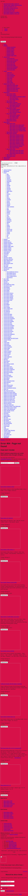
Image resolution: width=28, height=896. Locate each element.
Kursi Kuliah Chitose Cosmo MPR (9, 582)
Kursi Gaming (7, 288)
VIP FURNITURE (7, 434)
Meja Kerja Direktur (8, 372)
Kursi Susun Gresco (11, 274)
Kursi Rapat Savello (14, 116)
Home (5, 44)
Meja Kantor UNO (11, 123)
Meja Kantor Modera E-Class (17, 139)
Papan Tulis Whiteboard (9, 409)
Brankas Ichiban (10, 48)
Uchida (8, 233)
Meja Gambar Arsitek (9, 364)
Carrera (8, 178)
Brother (8, 177)
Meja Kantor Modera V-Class (17, 143)
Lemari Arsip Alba (11, 62)
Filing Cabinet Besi (8, 260)
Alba (8, 174)
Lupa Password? (10, 891)
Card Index (6, 253)
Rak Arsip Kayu (7, 419)
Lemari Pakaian (7, 339)
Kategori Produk (4, 164)
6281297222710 (13, 844)
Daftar (20, 894)
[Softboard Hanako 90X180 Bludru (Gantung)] (10, 682)
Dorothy (9, 188)
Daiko (8, 184)
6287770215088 (13, 845)
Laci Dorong (7, 310)
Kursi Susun (6, 305)
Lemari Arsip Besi (8, 315)
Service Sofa (7, 424)
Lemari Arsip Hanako (9, 327)
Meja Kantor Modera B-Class (17, 136)
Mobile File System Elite (12, 89)
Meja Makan (7, 378)
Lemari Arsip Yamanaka (12, 60)
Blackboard (6, 171)
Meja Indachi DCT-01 (6, 785)
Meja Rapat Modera (14, 147)
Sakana (8, 222)
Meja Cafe (6, 362)
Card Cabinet (7, 252)
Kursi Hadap (6, 290)
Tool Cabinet (7, 433)
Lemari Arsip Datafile (9, 321)
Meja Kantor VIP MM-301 (7, 518)
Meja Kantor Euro (11, 156)
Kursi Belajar (7, 287)
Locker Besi (6, 344)
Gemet (8, 202)
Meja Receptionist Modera (16, 146)
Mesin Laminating (8, 386)
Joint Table (6, 279)
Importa (8, 211)
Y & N (8, 238)
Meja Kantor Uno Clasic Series (17, 125)
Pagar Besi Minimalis (9, 405)
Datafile (8, 185)
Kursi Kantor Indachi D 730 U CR (11, 13)
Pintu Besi (6, 413)
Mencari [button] (17, 463)
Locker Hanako (7, 352)
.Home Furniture (7, 170)
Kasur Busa (6, 280)
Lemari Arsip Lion (11, 64)
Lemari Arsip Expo (8, 324)
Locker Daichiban (11, 75)
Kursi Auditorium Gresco (12, 271)
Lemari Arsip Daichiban (12, 67)
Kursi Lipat (6, 303)
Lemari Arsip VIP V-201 (9, 11)
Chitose (5, 256)
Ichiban (8, 205)
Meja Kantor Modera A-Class (17, 135)
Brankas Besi (7, 240)
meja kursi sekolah (8, 376)
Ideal (8, 209)
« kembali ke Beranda (6, 459)
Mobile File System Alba (12, 85)
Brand (5, 172)
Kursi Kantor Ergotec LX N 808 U (11, 12)
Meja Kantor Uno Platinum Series (18, 127)
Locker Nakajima (8, 356)
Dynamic (9, 189)
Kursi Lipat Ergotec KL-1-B (10, 6)
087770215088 (9, 841)
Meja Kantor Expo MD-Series (17, 150)
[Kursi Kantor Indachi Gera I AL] (10, 715)
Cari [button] (16, 162)
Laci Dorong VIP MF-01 (9, 9)
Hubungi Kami (4, 496)
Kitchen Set (6, 283)
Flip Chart (6, 266)
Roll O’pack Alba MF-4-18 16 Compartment (11, 748)
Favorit (8, 198)
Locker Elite (9, 81)
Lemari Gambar (7, 337)
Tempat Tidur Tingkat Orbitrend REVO (13, 5)
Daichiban (9, 181)
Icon (8, 208)
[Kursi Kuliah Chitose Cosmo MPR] (10, 581)
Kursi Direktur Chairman (15, 103)
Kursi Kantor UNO (11, 101)
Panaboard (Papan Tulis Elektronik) (12, 406)
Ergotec (8, 194)
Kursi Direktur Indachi (15, 109)
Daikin (8, 182)
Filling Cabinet (7, 157)
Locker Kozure (10, 74)
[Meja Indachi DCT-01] (10, 784)
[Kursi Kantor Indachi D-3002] (10, 485)
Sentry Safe (9, 230)
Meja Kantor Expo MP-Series (17, 152)
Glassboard (6, 269)
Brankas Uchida (10, 54)
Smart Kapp (6, 426)
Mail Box (6, 359)
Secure (8, 228)
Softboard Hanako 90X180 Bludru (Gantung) (11, 684)
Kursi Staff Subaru (14, 98)
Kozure (8, 213)
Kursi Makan (7, 304)
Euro (8, 195)
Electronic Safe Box (8, 259)
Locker (5, 71)
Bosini (8, 175)
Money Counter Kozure (9, 402)
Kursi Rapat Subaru (14, 99)
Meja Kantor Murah (8, 368)
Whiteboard (6, 159)
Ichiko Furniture (10, 206)
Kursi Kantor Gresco (11, 119)
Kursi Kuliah (6, 301)
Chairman (9, 179)
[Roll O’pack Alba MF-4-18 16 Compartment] (10, 746)
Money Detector (8, 403)
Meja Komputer (7, 375)
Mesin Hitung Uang (8, 385)
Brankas (6, 45)
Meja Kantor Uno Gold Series (17, 126)
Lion (8, 215)
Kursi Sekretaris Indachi (15, 112)
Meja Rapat (6, 379)
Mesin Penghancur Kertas (10, 388)
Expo (8, 196)
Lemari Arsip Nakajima (9, 334)
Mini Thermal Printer (8, 390)
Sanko (8, 225)
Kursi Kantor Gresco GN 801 (7, 651)
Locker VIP (9, 72)
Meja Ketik (6, 373)
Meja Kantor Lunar (11, 154)
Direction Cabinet (8, 257)
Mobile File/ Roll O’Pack (9, 84)
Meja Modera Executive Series (17, 144)
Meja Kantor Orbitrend (12, 132)
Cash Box (6, 254)
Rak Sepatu (6, 420)
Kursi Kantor (7, 92)
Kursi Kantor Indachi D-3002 (7, 486)
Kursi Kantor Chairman (12, 102)
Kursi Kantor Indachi (11, 108)
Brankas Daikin (10, 51)
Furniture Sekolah (8, 267)
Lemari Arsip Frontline (9, 325)
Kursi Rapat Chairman (15, 105)
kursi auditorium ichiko (9, 284)
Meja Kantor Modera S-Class (17, 142)
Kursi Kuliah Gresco (11, 273)
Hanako (8, 204)
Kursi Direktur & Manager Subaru (18, 96)
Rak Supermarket (8, 423)
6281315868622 (13, 846)
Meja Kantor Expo (11, 149)
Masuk (2, 890)
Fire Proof (6, 264)
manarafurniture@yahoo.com (13, 848)
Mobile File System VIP (12, 86)
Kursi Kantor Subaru (11, 95)
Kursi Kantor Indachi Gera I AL (8, 716)
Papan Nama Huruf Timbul (10, 407)
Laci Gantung (7, 311)
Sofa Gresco (10, 277)
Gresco (5, 270)
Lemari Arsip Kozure (11, 61)
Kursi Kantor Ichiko (11, 93)
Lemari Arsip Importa (9, 328)
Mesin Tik (6, 389)
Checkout (3, 41)
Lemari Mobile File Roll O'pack (11, 338)
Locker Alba (9, 78)
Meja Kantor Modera (12, 133)
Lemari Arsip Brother (12, 68)
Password (3, 884)
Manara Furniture (13, 834)
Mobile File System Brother (13, 88)
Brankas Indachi (10, 52)
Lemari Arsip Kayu (8, 330)
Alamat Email (4, 880)
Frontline (9, 199)
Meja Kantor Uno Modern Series (17, 129)
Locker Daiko (10, 82)
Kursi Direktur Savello (15, 115)
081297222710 (12, 842)
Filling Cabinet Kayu (8, 263)
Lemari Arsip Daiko (11, 65)
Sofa (5, 427)
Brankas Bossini (10, 50)
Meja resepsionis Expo (9, 380)
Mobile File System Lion (12, 91)
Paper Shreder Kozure (9, 410)
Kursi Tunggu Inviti (8, 308)
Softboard (6, 429)
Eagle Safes (9, 191)
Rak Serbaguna (7, 422)
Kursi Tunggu (7, 307)
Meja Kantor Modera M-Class (17, 140)
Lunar (8, 216)
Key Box (6, 281)
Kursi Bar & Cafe (8, 286)
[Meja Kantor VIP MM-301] (10, 516)
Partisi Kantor (7, 412)
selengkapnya (17, 757)
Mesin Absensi (7, 382)
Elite (8, 192)
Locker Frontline (7, 351)
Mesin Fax (6, 383)
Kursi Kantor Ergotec (12, 120)
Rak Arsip (6, 417)
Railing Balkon (7, 416)
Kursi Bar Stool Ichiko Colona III (11, 3)
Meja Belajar (7, 361)
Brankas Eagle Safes (11, 55)
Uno (8, 235)
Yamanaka (6, 437)
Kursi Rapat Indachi (14, 110)
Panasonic (9, 221)
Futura (8, 201)
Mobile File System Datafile (10, 395)
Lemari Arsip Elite (11, 69)
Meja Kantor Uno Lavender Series (18, 130)
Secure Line (9, 229)
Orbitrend (9, 219)
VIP (7, 236)
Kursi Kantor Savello (11, 113)
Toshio (8, 232)
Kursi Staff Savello (14, 118)
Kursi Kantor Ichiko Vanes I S (7, 549)
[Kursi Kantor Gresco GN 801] (10, 649)
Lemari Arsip (7, 57)
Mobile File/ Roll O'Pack (9, 400)
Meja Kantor (7, 122)
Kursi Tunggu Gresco (12, 276)
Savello (8, 226)
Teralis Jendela (7, 431)
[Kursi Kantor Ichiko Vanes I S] (10, 548)
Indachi (8, 212)
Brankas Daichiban (11, 47)
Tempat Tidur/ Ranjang (9, 430)
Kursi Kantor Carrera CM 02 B (11, 8)
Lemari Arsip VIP (10, 58)
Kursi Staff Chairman (14, 106)
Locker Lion (9, 79)
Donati (8, 187)
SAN (8, 223)
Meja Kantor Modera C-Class (17, 137)
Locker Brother (10, 76)
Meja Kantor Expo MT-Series (17, 153)
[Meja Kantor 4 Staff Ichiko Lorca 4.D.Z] (10, 615)
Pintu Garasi (6, 414)
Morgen (8, 218)
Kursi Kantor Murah (8, 297)
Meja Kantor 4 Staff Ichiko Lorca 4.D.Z (10, 616)
